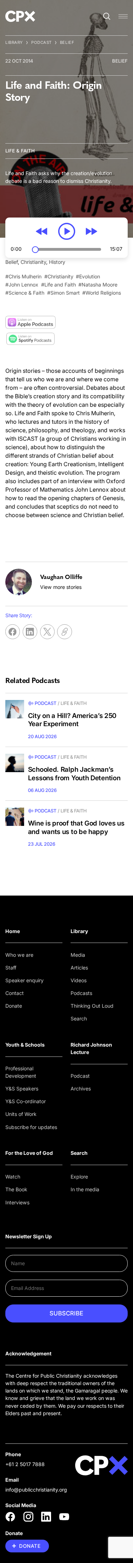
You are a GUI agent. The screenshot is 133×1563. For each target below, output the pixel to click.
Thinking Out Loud (92, 1006)
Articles (79, 968)
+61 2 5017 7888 (25, 1464)
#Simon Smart (63, 293)
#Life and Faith (58, 285)
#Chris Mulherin (23, 276)
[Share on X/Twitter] (47, 631)
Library (14, 42)
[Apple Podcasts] (30, 322)
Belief (67, 42)
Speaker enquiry (24, 980)
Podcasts (81, 993)
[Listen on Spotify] (30, 339)
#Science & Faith (24, 293)
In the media (85, 1189)
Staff (10, 968)
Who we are (19, 955)
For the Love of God (29, 1153)
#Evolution (88, 276)
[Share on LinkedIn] (30, 631)
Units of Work (21, 1114)
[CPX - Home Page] (20, 16)
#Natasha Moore (97, 285)
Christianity (33, 262)
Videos (79, 980)
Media (78, 955)
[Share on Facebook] (12, 631)
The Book (16, 1189)
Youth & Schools (25, 1045)
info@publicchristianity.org (36, 1490)
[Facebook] (10, 1517)
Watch (12, 1177)
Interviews (17, 1202)
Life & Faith (20, 151)
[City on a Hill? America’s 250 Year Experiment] (14, 709)
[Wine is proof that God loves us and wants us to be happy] (14, 816)
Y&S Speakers (21, 1089)
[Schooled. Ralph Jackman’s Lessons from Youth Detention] (14, 763)
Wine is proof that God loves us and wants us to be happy (76, 827)
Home (12, 931)
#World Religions (101, 293)
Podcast (41, 42)
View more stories (61, 587)
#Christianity (58, 276)
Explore (79, 1177)
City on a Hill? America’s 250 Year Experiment (72, 720)
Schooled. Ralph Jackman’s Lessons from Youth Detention (74, 773)
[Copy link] (64, 631)
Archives (81, 1089)
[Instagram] (28, 1517)
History (57, 262)
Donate (13, 1006)
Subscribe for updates (31, 1127)
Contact (14, 993)
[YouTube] (64, 1517)
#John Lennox (21, 285)
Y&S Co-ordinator (25, 1101)
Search (79, 1018)
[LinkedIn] (46, 1517)
